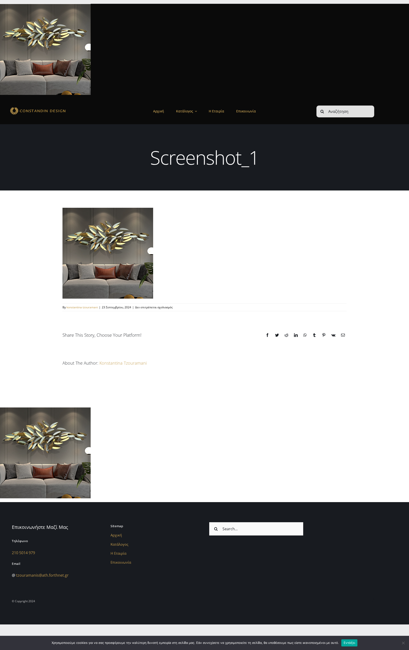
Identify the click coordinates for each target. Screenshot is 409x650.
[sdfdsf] (49, 107)
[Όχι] (403, 643)
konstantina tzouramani (82, 307)
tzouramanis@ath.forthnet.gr (42, 575)
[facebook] (382, 600)
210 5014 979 (23, 552)
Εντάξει (349, 643)
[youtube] (400, 600)
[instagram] (373, 600)
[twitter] (391, 600)
